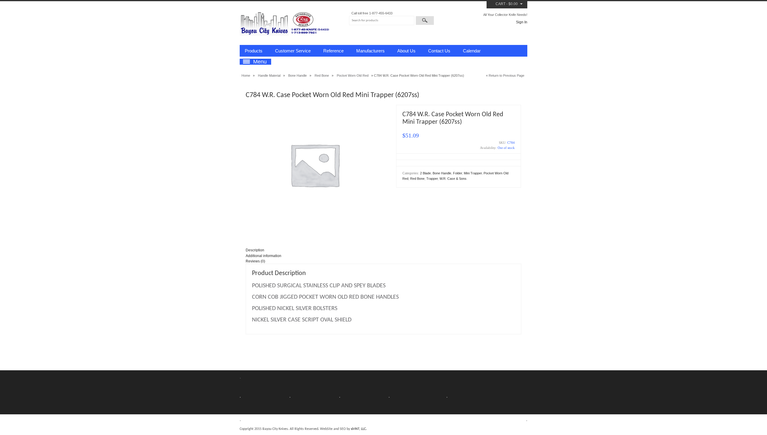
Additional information (263, 256)
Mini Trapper (473, 173)
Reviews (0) (255, 261)
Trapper (432, 178)
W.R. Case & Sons (453, 178)
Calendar (472, 50)
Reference (333, 50)
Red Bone (322, 75)
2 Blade (425, 173)
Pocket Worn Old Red (353, 75)
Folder (457, 173)
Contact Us (439, 50)
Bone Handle (297, 75)
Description (255, 250)
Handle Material (269, 75)
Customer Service (293, 50)
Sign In (521, 22)
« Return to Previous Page (505, 75)
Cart (500, 4)
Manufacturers (370, 50)
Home (245, 75)
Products (253, 50)
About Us (406, 50)
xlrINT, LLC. (359, 429)
